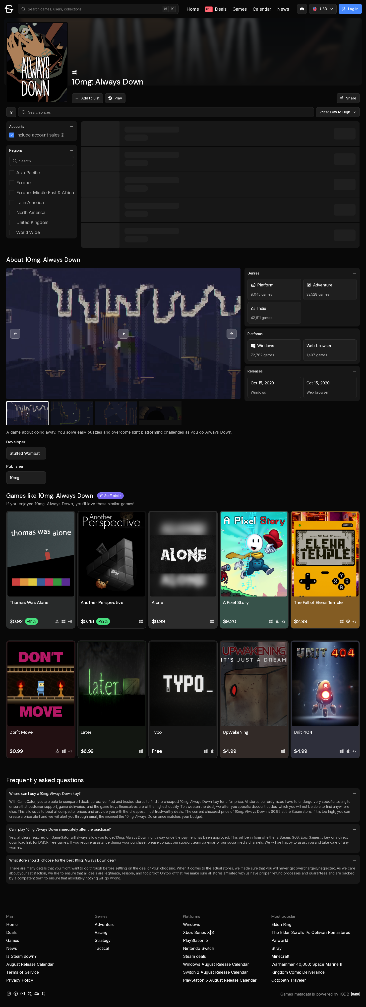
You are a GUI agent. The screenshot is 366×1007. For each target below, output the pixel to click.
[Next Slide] (232, 334)
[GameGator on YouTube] (22, 993)
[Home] (9, 9)
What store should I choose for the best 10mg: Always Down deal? (62, 860)
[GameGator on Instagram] (8, 993)
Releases (254, 371)
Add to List (90, 98)
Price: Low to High (335, 112)
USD (323, 9)
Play (118, 98)
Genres (253, 273)
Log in (353, 9)
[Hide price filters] (11, 112)
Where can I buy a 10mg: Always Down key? (45, 793)
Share (351, 98)
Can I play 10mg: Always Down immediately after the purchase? (60, 829)
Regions (15, 150)
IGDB (344, 994)
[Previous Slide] (15, 334)
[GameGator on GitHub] (43, 993)
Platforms (254, 334)
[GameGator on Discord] (302, 9)
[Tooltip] (62, 135)
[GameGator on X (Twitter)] (29, 993)
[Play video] (123, 334)
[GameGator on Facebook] (15, 993)
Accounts (16, 126)
